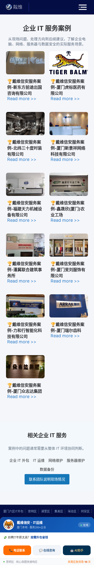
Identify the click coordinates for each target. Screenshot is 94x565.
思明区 (32, 511)
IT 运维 (39, 460)
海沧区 (72, 511)
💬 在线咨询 (47, 550)
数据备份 (47, 469)
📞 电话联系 (17, 550)
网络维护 (55, 460)
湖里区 (45, 511)
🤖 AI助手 (76, 550)
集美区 (58, 511)
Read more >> (21, 98)
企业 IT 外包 (19, 460)
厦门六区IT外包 (13, 511)
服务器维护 (76, 460)
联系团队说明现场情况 (47, 479)
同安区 (85, 511)
